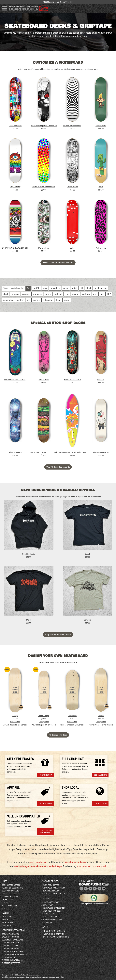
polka (72, 248)
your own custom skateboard (91, 866)
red (28, 300)
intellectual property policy (55, 977)
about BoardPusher (11, 905)
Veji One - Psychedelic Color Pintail (72, 452)
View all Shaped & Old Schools (15, 725)
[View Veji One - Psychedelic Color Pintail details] (72, 421)
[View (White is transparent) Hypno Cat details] (43, 100)
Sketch (87, 554)
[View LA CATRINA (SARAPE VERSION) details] (15, 222)
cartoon (86, 294)
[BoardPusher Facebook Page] (86, 889)
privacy (44, 977)
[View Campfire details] (87, 592)
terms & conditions (35, 977)
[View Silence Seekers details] (15, 421)
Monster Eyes (43, 248)
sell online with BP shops (53, 931)
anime (48, 294)
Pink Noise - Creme (101, 452)
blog (4, 908)
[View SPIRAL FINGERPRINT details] (72, 100)
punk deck (55, 288)
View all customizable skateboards (58, 262)
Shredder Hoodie (28, 554)
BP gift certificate (49, 917)
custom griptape (9, 957)
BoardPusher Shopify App (53, 934)
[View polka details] (72, 222)
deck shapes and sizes (75, 862)
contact (6, 903)
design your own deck (51, 911)
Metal (28, 620)
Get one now (46, 775)
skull (5, 294)
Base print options (10, 937)
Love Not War (72, 187)
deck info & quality (10, 891)
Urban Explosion (15, 126)
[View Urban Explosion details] (15, 100)
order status (8, 900)
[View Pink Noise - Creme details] (100, 421)
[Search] (28, 288)
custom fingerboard (11, 963)
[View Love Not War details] (72, 161)
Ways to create (50, 881)
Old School (72, 716)
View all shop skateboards (58, 467)
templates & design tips (12, 888)
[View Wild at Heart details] (43, 353)
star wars (37, 294)
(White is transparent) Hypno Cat (44, 126)
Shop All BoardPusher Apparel (58, 634)
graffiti (36, 288)
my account (7, 917)
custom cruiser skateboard (14, 954)
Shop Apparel (46, 804)
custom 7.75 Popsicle (11, 946)
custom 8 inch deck (10, 943)
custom (20, 300)
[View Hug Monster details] (15, 161)
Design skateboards (13, 930)
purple (36, 300)
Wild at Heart (44, 379)
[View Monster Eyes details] (43, 222)
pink (45, 288)
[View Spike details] (100, 161)
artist (74, 288)
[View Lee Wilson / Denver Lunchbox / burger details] (43, 421)
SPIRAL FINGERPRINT (72, 126)
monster (15, 294)
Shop (45, 898)
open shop (6, 925)
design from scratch (50, 885)
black (88, 288)
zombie (26, 294)
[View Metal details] (28, 592)
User (5, 913)
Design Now (15, 722)
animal (75, 294)
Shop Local (101, 804)
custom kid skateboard (12, 960)
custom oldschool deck (12, 952)
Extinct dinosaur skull (72, 379)
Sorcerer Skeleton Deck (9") (15, 379)
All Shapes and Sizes (58, 735)
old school (48, 300)
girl (81, 288)
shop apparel (47, 905)
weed (65, 288)
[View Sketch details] (87, 526)
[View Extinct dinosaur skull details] (72, 353)
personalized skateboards (53, 908)
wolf (95, 294)
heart (58, 300)
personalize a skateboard (53, 888)
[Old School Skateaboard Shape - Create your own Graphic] (72, 690)
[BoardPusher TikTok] (95, 889)
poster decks (100, 288)
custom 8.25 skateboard (12, 940)
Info (5, 881)
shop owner (7, 923)
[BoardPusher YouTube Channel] (104, 889)
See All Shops (100, 775)
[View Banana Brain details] (100, 100)
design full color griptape (53, 894)
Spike (101, 187)
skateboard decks (38, 862)
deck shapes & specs (11, 885)
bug (102, 294)
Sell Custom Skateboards (46, 831)
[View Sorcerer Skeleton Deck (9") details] (15, 353)
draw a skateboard (50, 891)
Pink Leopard (101, 248)
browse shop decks (50, 902)
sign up (5, 920)
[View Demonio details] (100, 353)
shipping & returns (10, 897)
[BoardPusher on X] (90, 889)
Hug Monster (15, 187)
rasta (66, 300)
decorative (8, 300)
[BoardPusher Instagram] (81, 889)
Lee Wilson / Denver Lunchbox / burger (43, 452)
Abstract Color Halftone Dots (43, 187)
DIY (109, 294)
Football (101, 716)
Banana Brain (100, 126)
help (4, 894)
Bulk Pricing (46, 923)
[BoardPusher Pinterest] (99, 889)
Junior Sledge (43, 716)
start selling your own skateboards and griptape (38, 866)
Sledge (15, 716)
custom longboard (10, 949)
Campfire (87, 620)
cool (67, 294)
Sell (44, 927)
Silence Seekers (15, 452)
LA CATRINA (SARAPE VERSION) (15, 248)
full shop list (47, 914)
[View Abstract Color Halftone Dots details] (43, 161)
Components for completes (53, 920)
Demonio (100, 379)
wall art (58, 294)
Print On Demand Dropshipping (55, 937)
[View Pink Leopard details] (100, 222)
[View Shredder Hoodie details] (28, 526)
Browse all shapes (10, 934)
